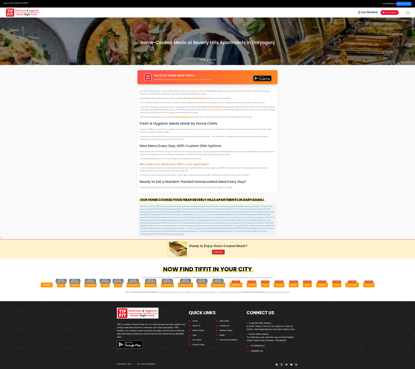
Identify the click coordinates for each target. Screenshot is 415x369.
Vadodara (322, 285)
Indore (336, 285)
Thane (202, 285)
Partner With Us (391, 12)
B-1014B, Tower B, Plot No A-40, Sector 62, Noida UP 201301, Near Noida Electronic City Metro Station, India (270, 327)
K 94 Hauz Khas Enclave (170, 215)
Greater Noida (185, 285)
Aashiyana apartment (203, 226)
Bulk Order (224, 321)
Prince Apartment (248, 223)
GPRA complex (169, 223)
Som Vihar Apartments (242, 209)
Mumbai (75, 285)
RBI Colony (181, 212)
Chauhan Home (160, 231)
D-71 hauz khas (237, 231)
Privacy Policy (198, 345)
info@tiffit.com (257, 351)
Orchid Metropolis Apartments (203, 206)
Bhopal (293, 285)
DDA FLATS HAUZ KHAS (150, 206)
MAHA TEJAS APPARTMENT (235, 228)
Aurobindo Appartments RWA (250, 215)
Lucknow (368, 285)
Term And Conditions (228, 340)
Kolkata (252, 285)
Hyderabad (236, 285)
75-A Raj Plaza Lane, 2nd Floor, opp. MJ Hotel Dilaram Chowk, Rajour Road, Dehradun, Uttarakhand (270, 338)
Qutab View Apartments (186, 209)
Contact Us (224, 326)
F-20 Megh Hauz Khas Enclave (261, 228)
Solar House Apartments (248, 206)
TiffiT (134, 364)
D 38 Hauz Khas (262, 223)
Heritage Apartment (203, 209)
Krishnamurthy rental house (244, 217)
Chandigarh (352, 285)
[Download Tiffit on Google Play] (262, 77)
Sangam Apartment (201, 228)
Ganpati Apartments (178, 220)
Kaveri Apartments (147, 220)
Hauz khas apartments (210, 212)
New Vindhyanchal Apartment (226, 206)
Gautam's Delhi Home (265, 217)
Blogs (222, 335)
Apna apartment (163, 228)
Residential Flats (233, 220)
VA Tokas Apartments (252, 231)
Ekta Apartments (155, 223)
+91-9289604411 (389, 4)
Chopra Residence (219, 226)
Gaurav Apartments (180, 217)
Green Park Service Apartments (232, 212)
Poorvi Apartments (162, 220)
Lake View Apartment (232, 223)
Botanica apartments (236, 226)
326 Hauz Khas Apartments (197, 220)
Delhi (212, 59)
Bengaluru (151, 285)
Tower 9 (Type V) (267, 226)
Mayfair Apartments (183, 206)
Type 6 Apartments (252, 226)
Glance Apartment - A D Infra (181, 228)
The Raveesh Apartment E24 (161, 217)
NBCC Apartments (152, 215)
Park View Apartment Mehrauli (253, 220)
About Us (196, 326)
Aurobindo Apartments (217, 220)
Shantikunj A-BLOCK (148, 228)
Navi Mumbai (218, 285)
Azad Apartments (167, 206)
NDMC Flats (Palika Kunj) (160, 234)
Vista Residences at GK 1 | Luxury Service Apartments (202, 215)
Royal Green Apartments (255, 212)
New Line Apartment (215, 223)
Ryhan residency (186, 226)
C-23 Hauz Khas (146, 231)
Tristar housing (170, 212)
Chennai (279, 285)
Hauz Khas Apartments (148, 209)
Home (203, 59)
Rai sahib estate (199, 223)
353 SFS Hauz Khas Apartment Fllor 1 (164, 226)
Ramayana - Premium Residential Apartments (206, 231)
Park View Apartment (184, 223)
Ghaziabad (167, 285)
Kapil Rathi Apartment (167, 209)
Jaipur (307, 285)
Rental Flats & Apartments (177, 231)
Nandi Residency (216, 228)
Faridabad (90, 285)
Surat (265, 285)
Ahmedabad (133, 285)
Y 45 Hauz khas (265, 206)
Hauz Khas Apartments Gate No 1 (220, 217)
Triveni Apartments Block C (222, 209)
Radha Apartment (231, 215)
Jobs (194, 335)
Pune (118, 285)
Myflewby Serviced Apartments (151, 212)
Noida (105, 285)
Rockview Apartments (197, 217)
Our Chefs (196, 340)
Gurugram (47, 285)
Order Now (218, 252)
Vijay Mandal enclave (261, 209)
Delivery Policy (225, 330)
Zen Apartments (177, 234)
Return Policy (198, 330)
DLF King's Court (194, 212)
